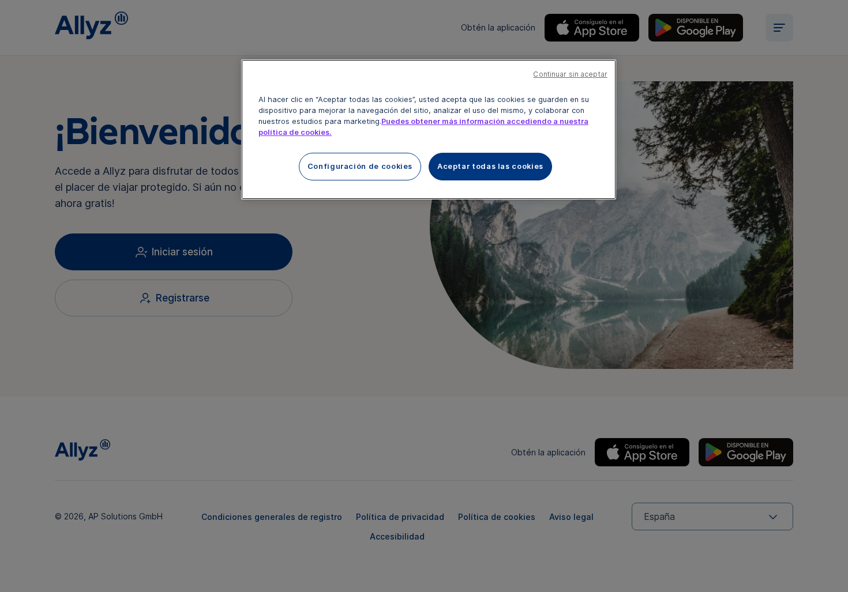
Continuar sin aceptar (570, 74)
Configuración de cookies (359, 166)
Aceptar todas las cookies (490, 166)
